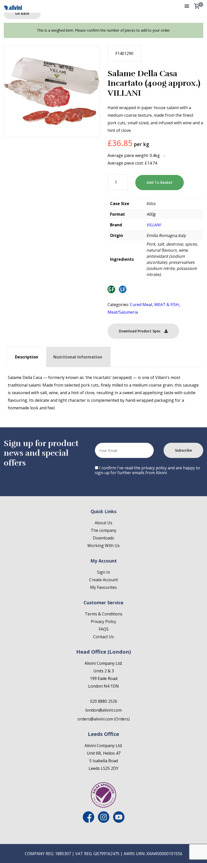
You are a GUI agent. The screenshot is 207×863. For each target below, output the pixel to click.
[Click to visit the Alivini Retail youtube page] (118, 821)
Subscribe (183, 450)
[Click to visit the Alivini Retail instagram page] (103, 821)
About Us (103, 523)
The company (103, 530)
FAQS (104, 629)
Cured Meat (141, 304)
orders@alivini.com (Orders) (103, 719)
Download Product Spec (140, 331)
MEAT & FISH (166, 304)
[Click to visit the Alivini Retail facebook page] (88, 821)
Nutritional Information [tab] (77, 357)
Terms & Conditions (103, 614)
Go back (22, 13)
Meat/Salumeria (123, 312)
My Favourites (103, 587)
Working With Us (103, 545)
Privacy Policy (103, 621)
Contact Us (103, 636)
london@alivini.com (103, 710)
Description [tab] (26, 357)
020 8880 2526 (103, 701)
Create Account (103, 580)
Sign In (103, 572)
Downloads (103, 538)
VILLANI (153, 225)
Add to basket (159, 182)
